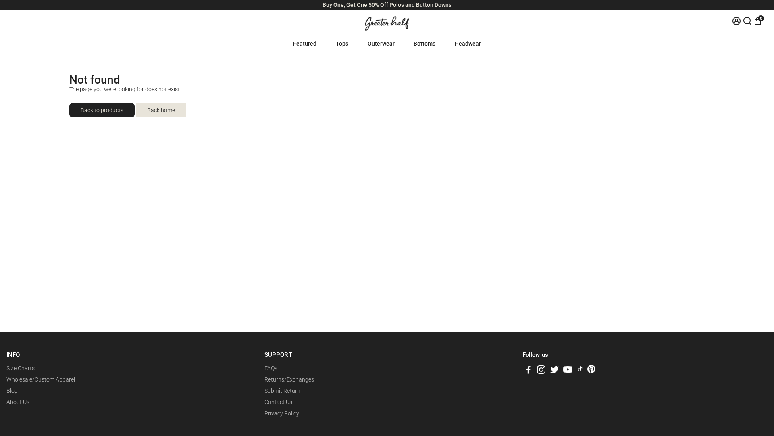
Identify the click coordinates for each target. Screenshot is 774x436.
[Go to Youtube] (568, 371)
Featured (304, 43)
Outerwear (381, 43)
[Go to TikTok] (580, 371)
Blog (12, 391)
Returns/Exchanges (289, 379)
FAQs (270, 368)
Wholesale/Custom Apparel (40, 379)
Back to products (102, 110)
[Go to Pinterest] (591, 371)
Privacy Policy (281, 413)
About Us (17, 402)
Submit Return (282, 391)
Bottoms (424, 43)
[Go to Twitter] (554, 371)
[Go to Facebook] (528, 371)
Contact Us (278, 402)
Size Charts (20, 368)
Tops (342, 43)
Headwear (468, 43)
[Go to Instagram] (541, 371)
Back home (161, 110)
